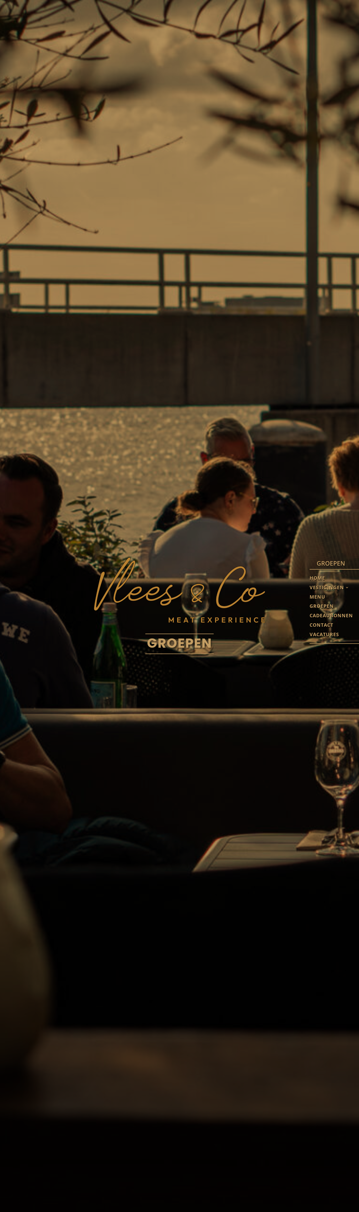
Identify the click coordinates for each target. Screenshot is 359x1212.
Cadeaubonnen (331, 616)
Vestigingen (327, 588)
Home (317, 578)
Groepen (322, 606)
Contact (321, 625)
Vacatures (324, 634)
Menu (317, 597)
